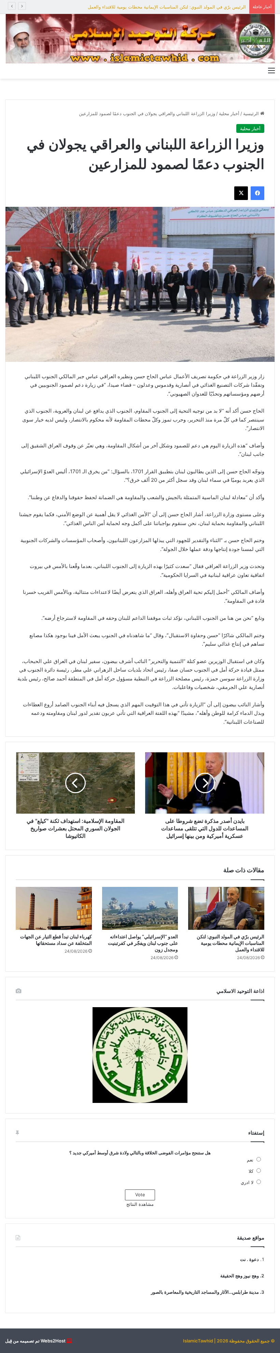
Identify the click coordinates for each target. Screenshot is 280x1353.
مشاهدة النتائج (140, 1204)
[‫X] (241, 193)
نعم (250, 1160)
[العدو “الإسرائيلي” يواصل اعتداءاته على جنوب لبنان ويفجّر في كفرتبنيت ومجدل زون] (140, 908)
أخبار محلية (229, 113)
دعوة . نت (249, 1259)
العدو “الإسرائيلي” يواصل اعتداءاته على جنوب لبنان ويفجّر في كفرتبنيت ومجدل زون (143, 943)
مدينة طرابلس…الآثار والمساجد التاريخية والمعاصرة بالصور (205, 1292)
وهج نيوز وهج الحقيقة (239, 1275)
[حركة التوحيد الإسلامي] (140, 39)
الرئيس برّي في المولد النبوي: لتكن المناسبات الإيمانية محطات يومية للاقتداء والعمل (167, 7)
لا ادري (247, 1182)
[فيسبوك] (257, 193)
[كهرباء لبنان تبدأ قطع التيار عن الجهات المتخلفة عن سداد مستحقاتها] (54, 908)
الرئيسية (251, 113)
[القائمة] (271, 70)
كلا (251, 1171)
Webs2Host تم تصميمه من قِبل (35, 1340)
